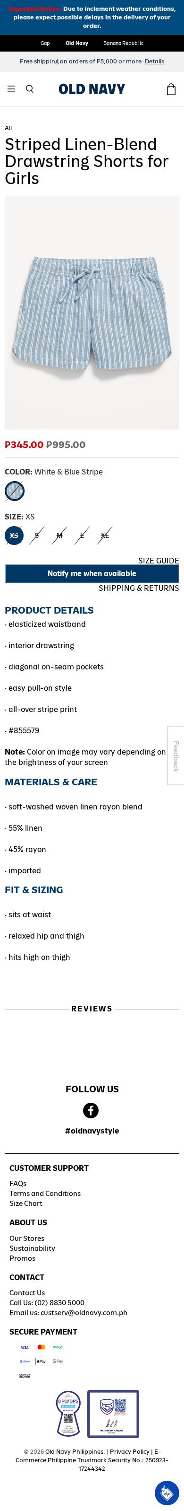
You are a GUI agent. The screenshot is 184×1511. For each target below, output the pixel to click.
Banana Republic (123, 43)
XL (105, 535)
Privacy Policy (130, 1451)
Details (155, 61)
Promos (22, 1258)
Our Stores (26, 1238)
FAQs (17, 1183)
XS (14, 535)
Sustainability (32, 1248)
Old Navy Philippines (74, 1451)
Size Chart (25, 1203)
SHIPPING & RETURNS (139, 588)
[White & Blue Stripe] (15, 491)
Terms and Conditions (45, 1193)
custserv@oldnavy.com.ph (84, 1313)
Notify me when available (92, 574)
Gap (45, 43)
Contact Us (27, 1293)
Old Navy (77, 43)
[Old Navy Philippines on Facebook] (90, 1111)
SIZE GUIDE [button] (158, 560)
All (8, 128)
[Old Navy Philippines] (92, 89)
